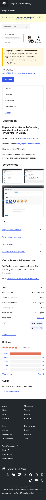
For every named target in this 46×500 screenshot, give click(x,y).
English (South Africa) (17, 469)
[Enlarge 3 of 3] (40, 188)
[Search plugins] (27, 26)
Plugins (27, 414)
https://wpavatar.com (29, 138)
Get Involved (30, 426)
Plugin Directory (8, 11)
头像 (41, 328)
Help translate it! (24, 19)
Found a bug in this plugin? (13, 252)
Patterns (28, 418)
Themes (27, 410)
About (5, 406)
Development (10, 107)
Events (27, 430)
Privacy (5, 418)
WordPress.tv (9, 438)
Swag (27, 438)
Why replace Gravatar (11, 230)
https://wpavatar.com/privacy (28, 144)
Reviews (8, 95)
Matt (5, 450)
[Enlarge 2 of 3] (40, 171)
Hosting (5, 414)
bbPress (7, 454)
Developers (7, 434)
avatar (33, 323)
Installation (9, 101)
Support (8, 113)
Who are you (7, 244)
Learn (4, 426)
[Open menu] (42, 3)
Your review (7, 374)
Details (8, 88)
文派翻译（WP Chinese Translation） (21, 73)
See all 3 (40, 318)
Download (8, 80)
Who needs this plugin (11, 237)
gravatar (40, 323)
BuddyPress (8, 458)
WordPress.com (10, 446)
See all (41, 374)
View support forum (10, 391)
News (4, 410)
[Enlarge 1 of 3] (19, 171)
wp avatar (34, 328)
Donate (28, 434)
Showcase (28, 406)
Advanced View (9, 334)
